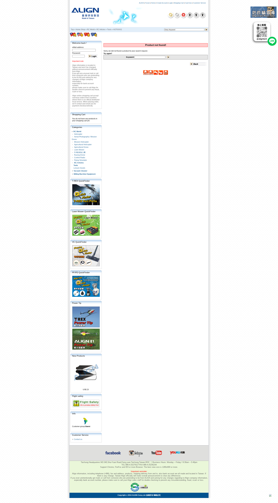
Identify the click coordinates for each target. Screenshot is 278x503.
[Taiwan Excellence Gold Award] (171, 15)
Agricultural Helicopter (83, 145)
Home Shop (80, 30)
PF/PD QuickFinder (81, 272)
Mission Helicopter (81, 142)
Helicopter (78, 134)
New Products (78, 356)
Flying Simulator (80, 160)
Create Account (162, 3)
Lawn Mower (79, 150)
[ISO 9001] (190, 15)
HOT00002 (117, 30)
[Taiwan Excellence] (183, 15)
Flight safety (77, 396)
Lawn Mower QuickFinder (84, 211)
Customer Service (199, 3)
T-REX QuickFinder (81, 181)
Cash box (188, 3)
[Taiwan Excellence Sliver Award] (177, 15)
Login (170, 3)
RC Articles (101, 30)
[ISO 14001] (196, 15)
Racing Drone (79, 155)
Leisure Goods (79, 168)
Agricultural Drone (81, 147)
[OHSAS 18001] (202, 15)
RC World (91, 30)
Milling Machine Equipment (85, 174)
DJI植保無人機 (79, 152)
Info (74, 413)
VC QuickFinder (79, 242)
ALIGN (141, 3)
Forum (147, 3)
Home (153, 3)
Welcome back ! (79, 43)
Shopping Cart (179, 3)
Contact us (78, 439)
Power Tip (76, 303)
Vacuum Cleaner (80, 171)
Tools (109, 30)
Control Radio (79, 158)
